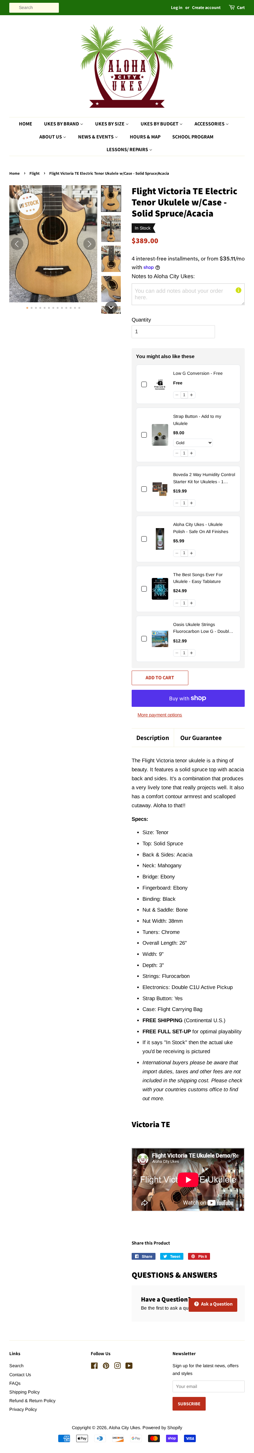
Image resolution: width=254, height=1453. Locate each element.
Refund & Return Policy (32, 1400)
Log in (176, 7)
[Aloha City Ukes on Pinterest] (106, 1366)
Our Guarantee (201, 737)
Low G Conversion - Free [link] (198, 373)
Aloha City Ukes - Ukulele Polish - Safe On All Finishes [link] (200, 528)
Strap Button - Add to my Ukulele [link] (197, 420)
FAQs (14, 1383)
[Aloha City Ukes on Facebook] (94, 1366)
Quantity (141, 320)
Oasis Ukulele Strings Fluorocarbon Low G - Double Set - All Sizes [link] (202, 628)
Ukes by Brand (62, 123)
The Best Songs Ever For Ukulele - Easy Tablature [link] (198, 578)
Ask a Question (216, 1304)
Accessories (210, 123)
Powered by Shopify (162, 1427)
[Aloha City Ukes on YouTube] (129, 1366)
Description (152, 737)
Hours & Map (145, 136)
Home (25, 123)
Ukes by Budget (160, 123)
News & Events (96, 136)
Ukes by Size (110, 123)
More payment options (160, 714)
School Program (192, 136)
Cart (241, 7)
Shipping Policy (24, 1392)
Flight (34, 173)
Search (16, 1365)
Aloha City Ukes (124, 1427)
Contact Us (20, 1374)
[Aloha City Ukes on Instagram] (117, 1366)
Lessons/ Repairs (128, 149)
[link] (160, 384)
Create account (206, 7)
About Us (51, 136)
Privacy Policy (23, 1409)
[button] (111, 198)
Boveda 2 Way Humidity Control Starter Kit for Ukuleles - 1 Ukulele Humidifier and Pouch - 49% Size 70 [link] (204, 478)
